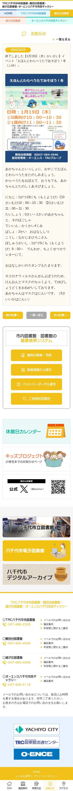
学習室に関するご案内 (56, 628)
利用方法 (36, 788)
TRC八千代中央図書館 (33, 13)
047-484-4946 (19, 643)
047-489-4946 (19, 662)
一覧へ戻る (36, 315)
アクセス (63, 788)
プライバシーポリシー (45, 776)
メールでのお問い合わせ (57, 620)
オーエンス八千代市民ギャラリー (49, 21)
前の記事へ (12, 315)
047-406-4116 (19, 684)
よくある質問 (22, 776)
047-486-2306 (19, 624)
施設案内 (22, 788)
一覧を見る (63, 39)
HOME (8, 13)
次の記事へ (60, 315)
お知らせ (50, 788)
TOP (9, 788)
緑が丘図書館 (13, 21)
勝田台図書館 (61, 13)
